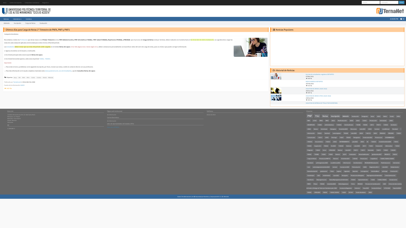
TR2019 (353, 179)
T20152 (397, 146)
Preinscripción (356, 167)
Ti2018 (372, 179)
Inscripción (17, 23)
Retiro (385, 116)
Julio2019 (362, 129)
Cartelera (29, 19)
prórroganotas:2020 (322, 163)
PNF (20, 77)
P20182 (322, 184)
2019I (370, 192)
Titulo (332, 171)
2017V (344, 154)
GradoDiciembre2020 (385, 141)
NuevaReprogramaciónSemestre (339, 179)
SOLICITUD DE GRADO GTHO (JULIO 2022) (318, 96)
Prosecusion (363, 158)
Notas (15, 77)
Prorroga (334, 137)
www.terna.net (189, 196)
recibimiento (326, 175)
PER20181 (50, 77)
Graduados (352, 154)
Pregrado (310, 150)
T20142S (355, 158)
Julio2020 (353, 133)
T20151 (396, 141)
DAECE (23, 85)
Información (311, 133)
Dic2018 (333, 146)
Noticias (6, 19)
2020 (384, 184)
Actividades (383, 120)
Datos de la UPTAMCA (113, 127)
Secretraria (310, 179)
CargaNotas (373, 158)
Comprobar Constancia (32, 3)
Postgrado (365, 116)
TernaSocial (17, 82)
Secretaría (310, 163)
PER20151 (382, 133)
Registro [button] (45, 3)
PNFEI (309, 184)
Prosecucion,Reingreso (357, 175)
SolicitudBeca (375, 171)
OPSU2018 (332, 150)
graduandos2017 (376, 154)
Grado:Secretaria (361, 192)
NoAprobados (395, 167)
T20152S (341, 146)
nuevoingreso (337, 133)
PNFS (28, 77)
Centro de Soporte (16, 3)
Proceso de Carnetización (373, 184)
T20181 (33, 77)
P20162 (326, 146)
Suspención (317, 146)
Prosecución (373, 120)
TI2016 (330, 154)
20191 (326, 137)
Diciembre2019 (343, 129)
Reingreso (333, 129)
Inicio (4, 3)
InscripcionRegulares (346, 188)
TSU (317, 116)
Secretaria (393, 125)
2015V (361, 133)
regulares (346, 171)
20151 (333, 120)
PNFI (308, 120)
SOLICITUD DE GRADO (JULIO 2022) (316, 89)
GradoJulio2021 (367, 137)
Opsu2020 (366, 188)
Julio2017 (348, 150)
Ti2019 (344, 192)
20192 (369, 129)
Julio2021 (385, 167)
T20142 (318, 150)
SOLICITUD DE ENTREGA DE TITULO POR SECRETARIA (322, 103)
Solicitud (327, 133)
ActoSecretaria (358, 163)
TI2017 (341, 137)
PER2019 (360, 184)
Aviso (372, 116)
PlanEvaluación (342, 120)
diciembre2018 (331, 184)
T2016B (316, 154)
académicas (385, 129)
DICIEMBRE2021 (389, 137)
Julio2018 (357, 146)
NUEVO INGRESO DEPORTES (314, 81)
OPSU (398, 116)
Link (308, 167)
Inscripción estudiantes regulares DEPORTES (320, 74)
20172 (372, 125)
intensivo (357, 188)
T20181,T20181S (382, 179)
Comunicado (311, 137)
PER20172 (387, 154)
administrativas (329, 125)
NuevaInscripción (312, 171)
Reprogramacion (321, 179)
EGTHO (351, 192)
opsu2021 (336, 175)
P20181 (365, 125)
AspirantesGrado (363, 179)
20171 (364, 146)
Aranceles (370, 150)
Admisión (7, 23)
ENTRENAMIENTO (344, 141)
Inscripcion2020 (344, 167)
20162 (351, 120)
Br (367, 141)
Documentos (319, 141)
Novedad (395, 129)
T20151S (373, 141)
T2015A (386, 125)
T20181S (38, 77)
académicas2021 (335, 163)
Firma (353, 184)
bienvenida (396, 163)
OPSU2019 (317, 192)
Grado (392, 116)
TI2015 (371, 146)
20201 (375, 133)
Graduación (43, 23)
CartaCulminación (390, 175)
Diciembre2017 (345, 158)
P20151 (320, 133)
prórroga (384, 171)
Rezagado (345, 175)
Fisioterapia (310, 175)
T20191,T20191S (334, 192)
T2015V (399, 133)
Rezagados (357, 137)
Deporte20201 (397, 188)
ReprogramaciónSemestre (374, 175)
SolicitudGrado (348, 125)
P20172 (379, 125)
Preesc (315, 184)
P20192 (348, 137)
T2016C (324, 154)
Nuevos (338, 154)
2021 (318, 175)
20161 (362, 141)
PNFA (23, 77)
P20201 (309, 192)
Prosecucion (378, 137)
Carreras (377, 129)
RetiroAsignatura (343, 184)
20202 (364, 167)
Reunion (335, 158)
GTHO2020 (387, 188)
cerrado (335, 167)
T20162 (386, 150)
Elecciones (354, 129)
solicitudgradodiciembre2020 (321, 167)
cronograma (364, 171)
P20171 (356, 150)
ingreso (339, 171)
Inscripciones (393, 179)
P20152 (395, 154)
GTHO (314, 120)
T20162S (393, 150)
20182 (309, 129)
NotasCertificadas (364, 154)
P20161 (309, 154)
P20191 (325, 192)
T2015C (365, 120)
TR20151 (309, 141)
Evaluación (379, 146)
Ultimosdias (388, 146)
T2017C (363, 150)
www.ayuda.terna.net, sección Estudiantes (58, 71)
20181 (391, 120)
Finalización (393, 171)
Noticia (340, 150)
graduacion (323, 171)
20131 (378, 116)
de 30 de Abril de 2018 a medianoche (202, 40)
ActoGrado (324, 129)
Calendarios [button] (17, 19)
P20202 (309, 146)
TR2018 (45, 77)
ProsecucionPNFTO (324, 158)
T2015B (358, 125)
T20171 (320, 137)
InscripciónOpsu (376, 188)
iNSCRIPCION (311, 125)
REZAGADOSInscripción (371, 163)
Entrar (401, 2)
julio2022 (354, 141)
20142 (334, 141)
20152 (357, 120)
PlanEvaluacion (385, 163)
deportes (355, 171)
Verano (316, 129)
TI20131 (328, 141)
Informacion (346, 163)
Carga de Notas (30, 23)
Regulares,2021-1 (374, 167)
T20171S (368, 133)
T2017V (379, 150)
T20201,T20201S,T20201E (387, 158)
